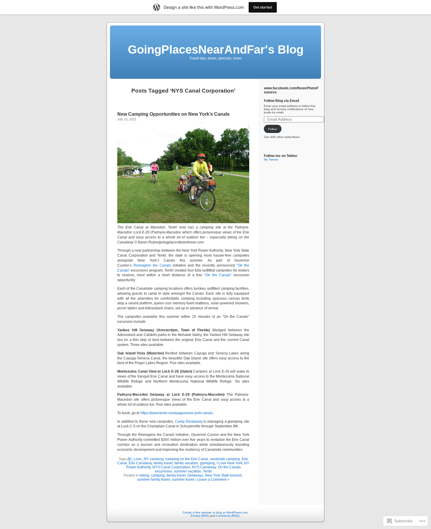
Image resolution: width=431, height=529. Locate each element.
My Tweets (271, 159)
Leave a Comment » (213, 479)
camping (157, 459)
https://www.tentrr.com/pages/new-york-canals (176, 413)
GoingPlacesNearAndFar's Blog (215, 49)
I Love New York (229, 463)
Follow (272, 129)
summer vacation (187, 471)
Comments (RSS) (227, 515)
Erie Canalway (140, 463)
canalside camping (225, 459)
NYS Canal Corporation (171, 467)
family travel (163, 463)
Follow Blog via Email (281, 101)
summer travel (183, 479)
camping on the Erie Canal (186, 459)
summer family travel (153, 479)
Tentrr (207, 471)
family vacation (186, 463)
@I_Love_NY (137, 459)
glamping (207, 463)
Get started (262, 7)
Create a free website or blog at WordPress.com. (215, 512)
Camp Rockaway (189, 421)
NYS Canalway (204, 467)
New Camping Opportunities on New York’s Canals (173, 114)
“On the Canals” (218, 275)
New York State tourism (223, 475)
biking (144, 475)
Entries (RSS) (200, 515)
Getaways (195, 475)
